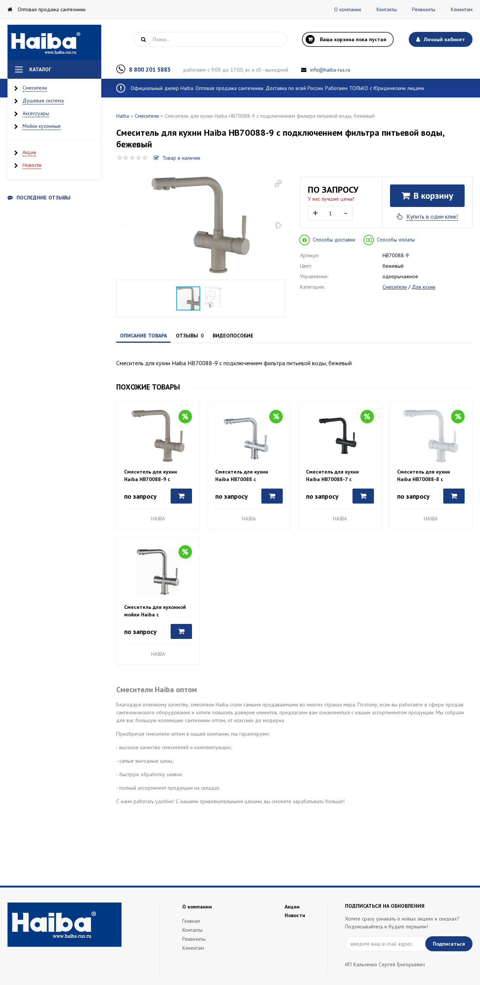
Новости (31, 165)
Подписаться (449, 943)
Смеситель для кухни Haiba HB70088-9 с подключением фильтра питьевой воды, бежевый (155, 475)
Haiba (122, 115)
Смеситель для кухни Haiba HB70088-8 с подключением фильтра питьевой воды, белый (427, 475)
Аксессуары (35, 113)
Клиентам (461, 9)
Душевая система (43, 100)
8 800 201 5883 (150, 69)
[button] (278, 183)
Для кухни (423, 286)
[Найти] (143, 39)
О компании (347, 9)
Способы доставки (334, 239)
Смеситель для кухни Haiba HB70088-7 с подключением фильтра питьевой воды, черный (336, 475)
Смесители (34, 87)
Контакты (386, 9)
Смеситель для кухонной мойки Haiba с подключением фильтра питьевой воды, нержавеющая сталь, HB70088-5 (155, 611)
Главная (191, 921)
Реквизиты (423, 9)
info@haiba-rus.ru (330, 69)
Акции (29, 152)
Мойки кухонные (41, 126)
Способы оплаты (396, 239)
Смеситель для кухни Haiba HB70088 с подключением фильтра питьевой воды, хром (245, 475)
